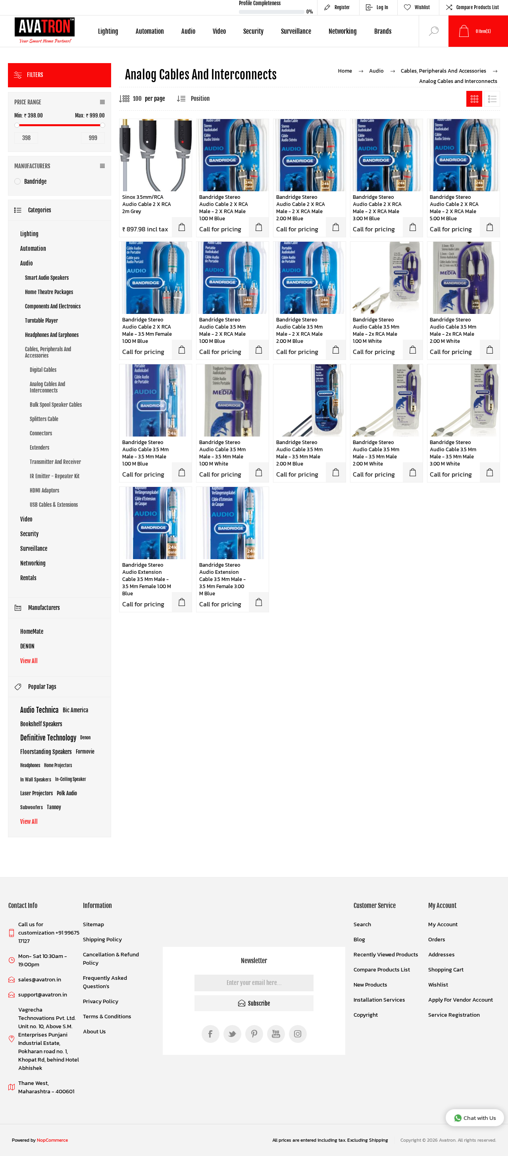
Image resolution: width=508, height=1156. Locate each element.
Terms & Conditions (107, 1016)
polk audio (67, 793)
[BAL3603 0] (232, 523)
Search (362, 924)
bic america (75, 710)
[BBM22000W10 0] (232, 400)
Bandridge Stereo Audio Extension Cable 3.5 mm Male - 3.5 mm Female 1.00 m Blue (146, 579)
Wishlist (438, 985)
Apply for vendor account (460, 1000)
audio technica (39, 710)
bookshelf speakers (41, 724)
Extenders (39, 447)
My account (443, 924)
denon (85, 738)
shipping (378, 1140)
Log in (382, 7)
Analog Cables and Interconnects (47, 387)
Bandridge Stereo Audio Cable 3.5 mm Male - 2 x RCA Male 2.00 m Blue (299, 330)
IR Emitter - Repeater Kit (54, 476)
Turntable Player (41, 320)
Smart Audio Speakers (47, 278)
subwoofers (31, 807)
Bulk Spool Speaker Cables (56, 405)
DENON (27, 646)
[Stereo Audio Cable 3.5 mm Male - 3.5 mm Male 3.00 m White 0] (463, 400)
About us (94, 1031)
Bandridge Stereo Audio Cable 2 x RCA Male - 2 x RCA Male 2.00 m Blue (300, 208)
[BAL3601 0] (155, 523)
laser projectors (36, 793)
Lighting (29, 234)
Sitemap (93, 924)
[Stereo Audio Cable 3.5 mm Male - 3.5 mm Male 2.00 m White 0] (386, 400)
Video (26, 519)
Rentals (28, 578)
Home (345, 71)
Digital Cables (43, 370)
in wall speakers (35, 780)
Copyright (366, 1015)
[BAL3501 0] (155, 278)
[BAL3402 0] (309, 278)
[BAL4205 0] (463, 155)
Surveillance (33, 548)
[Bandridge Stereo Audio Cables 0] (386, 278)
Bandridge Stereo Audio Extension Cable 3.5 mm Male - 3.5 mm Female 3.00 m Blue (222, 579)
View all (29, 661)
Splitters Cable (44, 419)
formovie (85, 751)
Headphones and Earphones (52, 335)
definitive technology (48, 738)
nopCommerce (52, 1140)
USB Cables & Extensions (54, 505)
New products (370, 985)
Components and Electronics (53, 306)
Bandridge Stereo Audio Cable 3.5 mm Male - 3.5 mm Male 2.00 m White (376, 453)
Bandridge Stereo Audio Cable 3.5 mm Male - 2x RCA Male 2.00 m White (453, 330)
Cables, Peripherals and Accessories (48, 352)
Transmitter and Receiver (55, 462)
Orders (436, 939)
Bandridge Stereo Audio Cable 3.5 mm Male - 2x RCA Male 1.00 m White (376, 330)
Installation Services (379, 1000)
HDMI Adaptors (44, 490)
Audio (26, 263)
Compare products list (477, 7)
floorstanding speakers (46, 751)
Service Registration (454, 1015)
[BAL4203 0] (386, 155)
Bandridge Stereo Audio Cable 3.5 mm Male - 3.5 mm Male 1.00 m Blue (145, 453)
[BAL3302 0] (309, 400)
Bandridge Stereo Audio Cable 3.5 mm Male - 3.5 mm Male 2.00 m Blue (299, 453)
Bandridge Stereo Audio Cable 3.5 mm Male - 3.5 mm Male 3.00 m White (453, 453)
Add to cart (182, 227)
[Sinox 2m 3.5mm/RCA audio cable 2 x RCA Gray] (155, 155)
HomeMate (31, 631)
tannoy (54, 807)
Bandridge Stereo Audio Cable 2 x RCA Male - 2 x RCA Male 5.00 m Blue (454, 208)
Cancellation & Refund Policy (111, 958)
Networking (33, 563)
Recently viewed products (386, 954)
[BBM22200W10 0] (463, 278)
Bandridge (35, 181)
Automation (33, 248)
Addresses (441, 954)
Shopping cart (446, 970)
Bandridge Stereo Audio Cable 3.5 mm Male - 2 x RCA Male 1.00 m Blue (222, 330)
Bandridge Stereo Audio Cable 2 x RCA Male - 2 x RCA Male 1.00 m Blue (223, 208)
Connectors (41, 433)
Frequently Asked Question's (105, 982)
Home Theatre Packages (49, 292)
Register (342, 7)
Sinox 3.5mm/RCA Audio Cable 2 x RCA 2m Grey (146, 204)
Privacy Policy (100, 1001)
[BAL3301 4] (155, 400)
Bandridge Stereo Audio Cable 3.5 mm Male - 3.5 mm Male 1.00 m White (222, 453)
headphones (30, 765)
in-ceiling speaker (70, 779)
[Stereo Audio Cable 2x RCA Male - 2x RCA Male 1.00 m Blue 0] (232, 155)
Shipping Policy (102, 939)
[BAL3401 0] (232, 278)
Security (29, 534)
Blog (359, 939)
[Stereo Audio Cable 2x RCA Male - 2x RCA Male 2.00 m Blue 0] (309, 155)
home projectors (58, 765)
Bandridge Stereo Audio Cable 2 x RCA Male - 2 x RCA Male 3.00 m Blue (377, 208)
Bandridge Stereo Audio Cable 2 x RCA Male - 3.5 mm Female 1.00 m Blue (147, 330)
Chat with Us (480, 1117)
